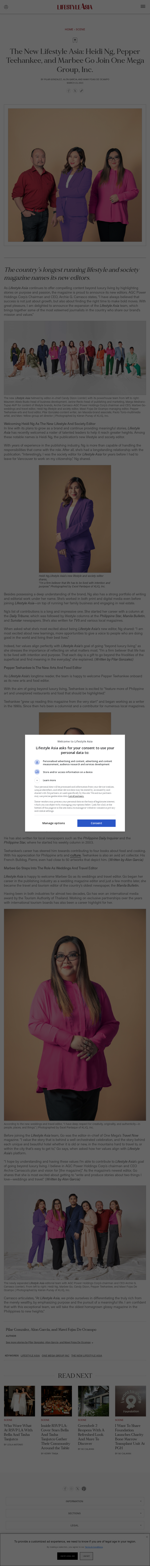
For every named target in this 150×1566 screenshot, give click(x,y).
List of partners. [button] (76, 796)
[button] (75, 780)
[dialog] (75, 783)
